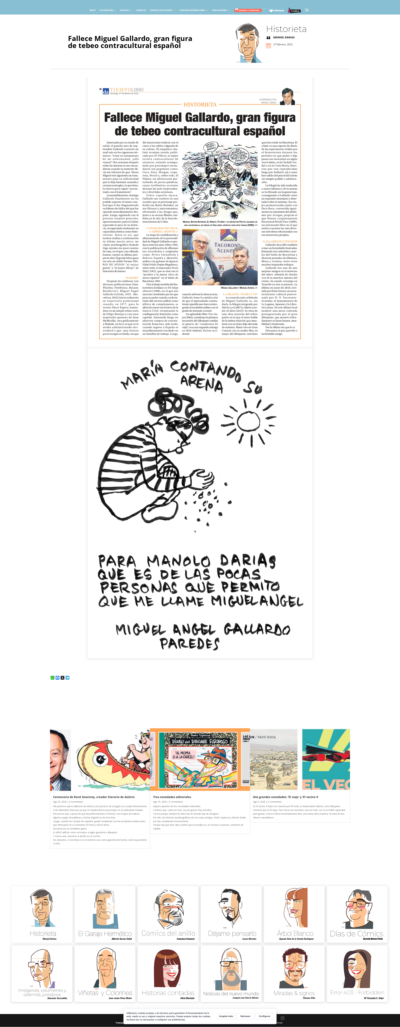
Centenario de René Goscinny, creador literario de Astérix (94, 797)
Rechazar (245, 1016)
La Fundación (106, 10)
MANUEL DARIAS (284, 37)
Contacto (141, 10)
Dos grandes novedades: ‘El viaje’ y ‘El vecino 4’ (285, 797)
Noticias (124, 10)
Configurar (264, 1016)
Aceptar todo (226, 1016)
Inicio (92, 10)
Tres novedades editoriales (172, 797)
